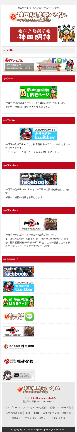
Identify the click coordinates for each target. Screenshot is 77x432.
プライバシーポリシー (36, 418)
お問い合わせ (58, 418)
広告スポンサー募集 (60, 407)
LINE (36, 412)
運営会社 (16, 418)
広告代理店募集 (14, 412)
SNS (28, 412)
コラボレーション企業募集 (57, 412)
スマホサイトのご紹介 (35, 407)
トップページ (13, 407)
